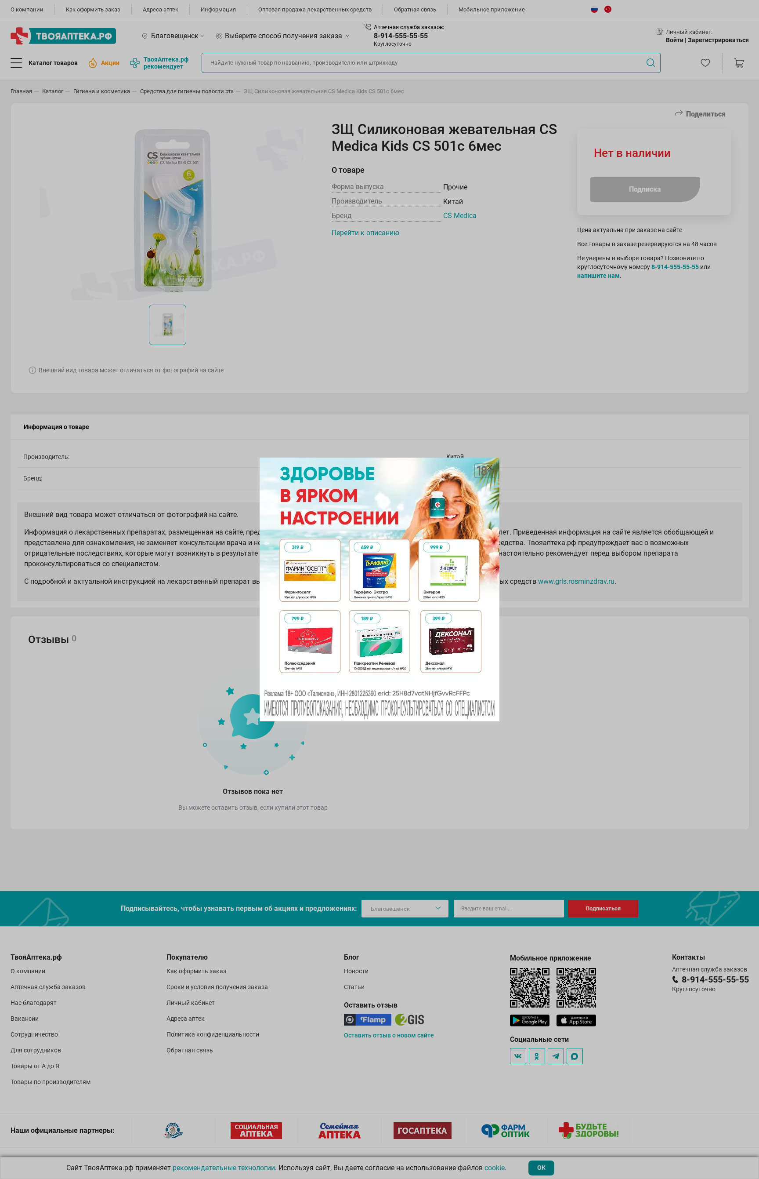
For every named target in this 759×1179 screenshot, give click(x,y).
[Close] (489, 467)
